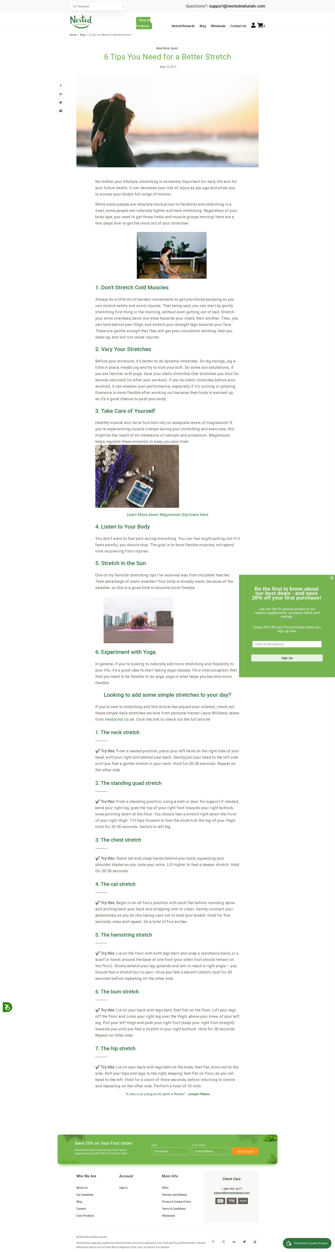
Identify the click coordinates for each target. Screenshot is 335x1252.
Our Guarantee (85, 1194)
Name (154, 1144)
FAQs (165, 1187)
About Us (82, 1187)
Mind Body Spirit (166, 48)
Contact (81, 1208)
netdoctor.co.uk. (120, 719)
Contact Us (238, 26)
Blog (203, 26)
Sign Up (287, 658)
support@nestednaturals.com (237, 6)
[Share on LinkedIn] (61, 94)
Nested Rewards (183, 26)
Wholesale (218, 26)
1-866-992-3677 (231, 1189)
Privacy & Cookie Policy (176, 1201)
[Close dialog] (332, 578)
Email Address (199, 1144)
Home (73, 34)
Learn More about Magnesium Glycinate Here (167, 514)
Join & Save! (245, 1151)
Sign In (123, 1187)
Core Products (85, 1215)
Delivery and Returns (174, 1194)
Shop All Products (143, 23)
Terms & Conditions (174, 1208)
